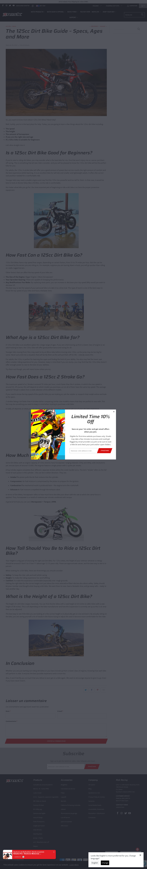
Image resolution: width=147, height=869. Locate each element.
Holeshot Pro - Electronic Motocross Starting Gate (27, 854)
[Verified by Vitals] (23, 857)
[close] (114, 412)
